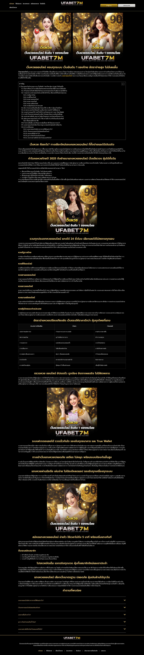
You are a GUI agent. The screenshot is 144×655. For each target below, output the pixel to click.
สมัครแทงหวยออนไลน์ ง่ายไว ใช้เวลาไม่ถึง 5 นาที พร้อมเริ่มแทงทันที (44, 118)
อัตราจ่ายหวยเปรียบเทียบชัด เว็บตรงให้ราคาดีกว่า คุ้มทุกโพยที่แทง (43, 108)
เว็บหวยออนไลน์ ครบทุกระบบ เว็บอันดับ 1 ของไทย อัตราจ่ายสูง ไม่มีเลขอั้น (41, 86)
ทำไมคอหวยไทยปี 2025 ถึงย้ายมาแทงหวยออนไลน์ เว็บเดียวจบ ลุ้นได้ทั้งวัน (45, 91)
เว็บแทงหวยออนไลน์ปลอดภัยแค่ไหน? (38, 131)
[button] (72, 601)
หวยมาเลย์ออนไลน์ (32, 103)
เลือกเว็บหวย (13, 7)
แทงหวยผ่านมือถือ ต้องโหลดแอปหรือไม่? (39, 138)
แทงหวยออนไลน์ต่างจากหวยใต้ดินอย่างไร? (39, 129)
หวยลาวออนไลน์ (32, 101)
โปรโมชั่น (42, 4)
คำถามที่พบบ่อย (29, 127)
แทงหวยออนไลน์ (67, 76)
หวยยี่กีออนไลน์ (31, 97)
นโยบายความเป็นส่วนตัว (91, 651)
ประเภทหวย (26, 4)
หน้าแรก (11, 4)
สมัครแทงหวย (35, 4)
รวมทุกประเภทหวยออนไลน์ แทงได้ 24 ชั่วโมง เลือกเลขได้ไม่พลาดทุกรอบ (45, 93)
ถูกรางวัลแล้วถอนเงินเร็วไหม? (36, 135)
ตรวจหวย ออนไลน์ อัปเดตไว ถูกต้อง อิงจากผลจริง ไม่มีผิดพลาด (42, 110)
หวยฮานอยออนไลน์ (32, 99)
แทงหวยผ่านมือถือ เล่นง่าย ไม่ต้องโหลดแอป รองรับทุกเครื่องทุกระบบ (44, 116)
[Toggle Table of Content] (122, 84)
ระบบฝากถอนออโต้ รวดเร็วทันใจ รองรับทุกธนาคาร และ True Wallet (44, 112)
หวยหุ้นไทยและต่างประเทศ (35, 106)
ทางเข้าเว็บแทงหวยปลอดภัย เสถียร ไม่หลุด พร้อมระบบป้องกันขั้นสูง (42, 114)
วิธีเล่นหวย (18, 4)
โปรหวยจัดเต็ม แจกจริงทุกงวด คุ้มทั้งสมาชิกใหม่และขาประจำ (42, 123)
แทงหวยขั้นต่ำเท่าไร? (34, 133)
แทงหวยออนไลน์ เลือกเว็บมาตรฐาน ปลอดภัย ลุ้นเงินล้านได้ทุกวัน (43, 125)
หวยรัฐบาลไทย (31, 95)
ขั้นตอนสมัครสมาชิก (33, 120)
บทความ (103, 651)
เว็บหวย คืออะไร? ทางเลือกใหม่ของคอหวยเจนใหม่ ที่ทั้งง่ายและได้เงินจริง (44, 88)
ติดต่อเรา (78, 651)
